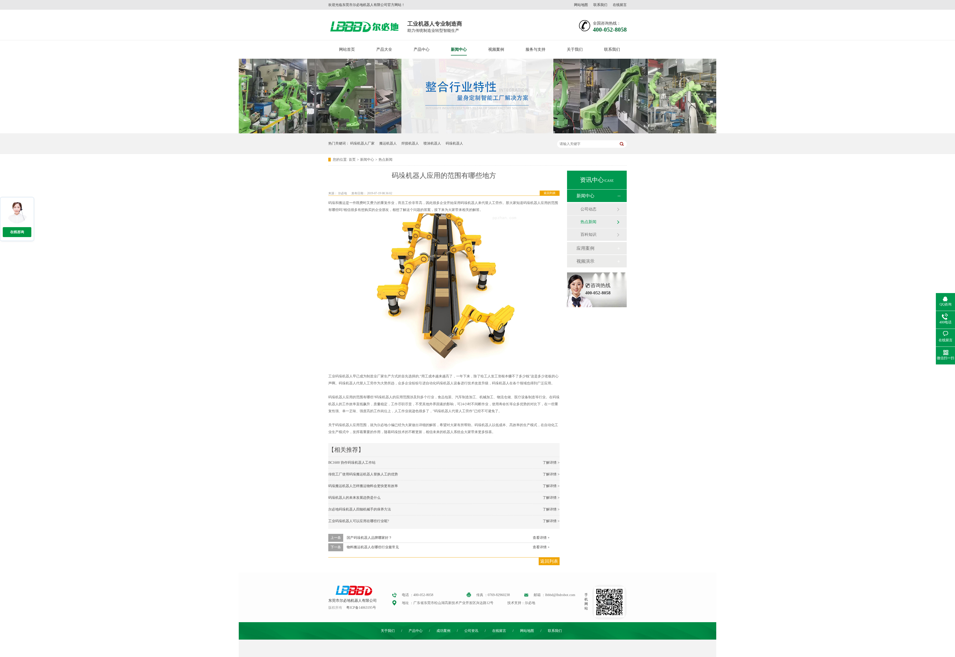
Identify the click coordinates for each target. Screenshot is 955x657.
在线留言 (620, 5)
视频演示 (585, 261)
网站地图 (581, 5)
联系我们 (600, 5)
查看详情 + (541, 538)
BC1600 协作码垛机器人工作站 (352, 462)
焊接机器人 (410, 143)
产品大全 (384, 49)
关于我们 (575, 49)
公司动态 (588, 209)
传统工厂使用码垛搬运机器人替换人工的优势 (363, 474)
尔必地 (342, 193)
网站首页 (347, 49)
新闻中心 (459, 49)
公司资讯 (471, 631)
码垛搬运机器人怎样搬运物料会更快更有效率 (363, 486)
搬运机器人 (388, 143)
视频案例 (496, 49)
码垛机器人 (454, 143)
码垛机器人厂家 (362, 143)
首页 (352, 159)
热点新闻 (385, 159)
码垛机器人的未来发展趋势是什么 (354, 498)
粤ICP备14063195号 (361, 607)
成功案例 (443, 631)
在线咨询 (17, 232)
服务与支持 (535, 49)
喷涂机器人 (432, 143)
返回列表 (550, 193)
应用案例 (585, 248)
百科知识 (588, 234)
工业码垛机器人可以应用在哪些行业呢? (358, 521)
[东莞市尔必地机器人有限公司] (353, 595)
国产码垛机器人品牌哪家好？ (369, 538)
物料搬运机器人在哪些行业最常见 (373, 547)
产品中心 (422, 49)
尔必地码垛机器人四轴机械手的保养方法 (359, 509)
